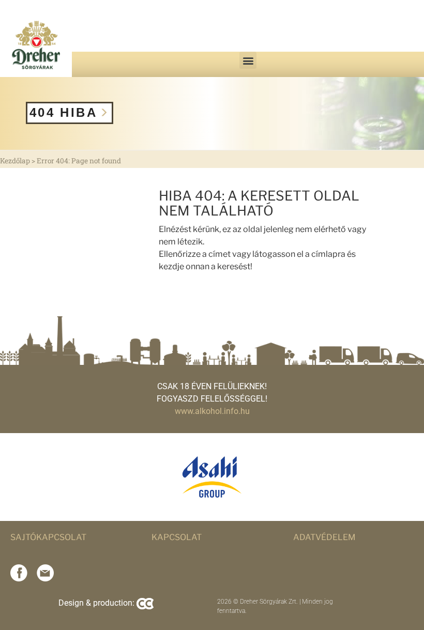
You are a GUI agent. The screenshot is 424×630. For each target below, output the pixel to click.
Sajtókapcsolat (48, 537)
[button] (247, 60)
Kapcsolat (177, 537)
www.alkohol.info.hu (212, 411)
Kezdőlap (15, 160)
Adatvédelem (324, 537)
